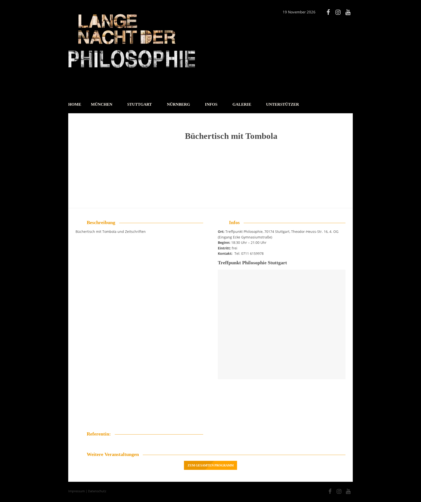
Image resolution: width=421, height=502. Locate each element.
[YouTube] (348, 12)
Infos (211, 104)
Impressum (76, 491)
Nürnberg (178, 104)
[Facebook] (328, 12)
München (101, 104)
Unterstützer (282, 104)
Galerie (241, 104)
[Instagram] (338, 12)
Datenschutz (97, 491)
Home (74, 104)
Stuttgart (139, 104)
